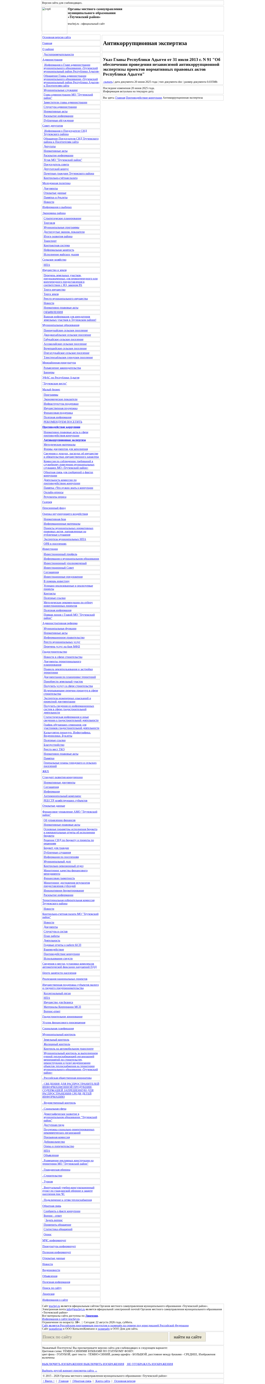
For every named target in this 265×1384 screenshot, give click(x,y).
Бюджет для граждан (56, 847)
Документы (51, 188)
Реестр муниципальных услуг (62, 641)
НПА (47, 264)
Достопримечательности (59, 54)
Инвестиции (50, 548)
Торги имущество (54, 289)
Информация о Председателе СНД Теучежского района (65, 132)
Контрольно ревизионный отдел (63, 865)
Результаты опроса (55, 496)
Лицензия (48, 1293)
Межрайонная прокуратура (59, 362)
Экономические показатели (61, 399)
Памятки (49, 758)
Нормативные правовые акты (62, 824)
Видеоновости (51, 1270)
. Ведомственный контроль (59, 1102)
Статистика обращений (58, 1229)
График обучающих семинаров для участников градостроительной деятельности (71, 726)
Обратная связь (51, 1205)
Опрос (48, 1234)
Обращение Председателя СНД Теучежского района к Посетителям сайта (71, 140)
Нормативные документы (59, 782)
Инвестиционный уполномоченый (65, 563)
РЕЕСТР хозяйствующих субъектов (65, 800)
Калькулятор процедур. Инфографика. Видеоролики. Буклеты (67, 734)
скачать (108, 81)
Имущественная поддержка (61, 408)
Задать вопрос (54, 1220)
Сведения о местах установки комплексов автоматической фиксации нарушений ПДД (69, 965)
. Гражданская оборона (56, 1169)
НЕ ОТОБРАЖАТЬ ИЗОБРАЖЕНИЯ (149, 1364)
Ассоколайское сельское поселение (65, 343)
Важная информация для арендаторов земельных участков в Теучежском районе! (70, 318)
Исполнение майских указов (61, 254)
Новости (49, 201)
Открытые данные (55, 192)
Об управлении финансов (60, 820)
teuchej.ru (54, 1306)
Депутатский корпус (56, 168)
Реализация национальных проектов (64, 978)
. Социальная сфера (54, 1108)
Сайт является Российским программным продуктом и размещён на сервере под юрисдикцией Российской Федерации (115, 1325)
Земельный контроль (56, 1039)
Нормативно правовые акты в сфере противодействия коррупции (66, 434)
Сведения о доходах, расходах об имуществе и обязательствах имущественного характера (71, 455)
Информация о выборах (57, 207)
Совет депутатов (52, 125)
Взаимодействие (54, 949)
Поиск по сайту (52, 1287)
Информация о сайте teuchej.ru (61, 1319)
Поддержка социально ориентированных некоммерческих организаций (69, 1131)
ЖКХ (45, 771)
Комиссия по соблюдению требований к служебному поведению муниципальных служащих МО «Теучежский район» (69, 464)
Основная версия (124, 1381)
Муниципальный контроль (59, 1034)
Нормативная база (55, 519)
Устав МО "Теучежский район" (63, 159)
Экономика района (54, 213)
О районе (48, 49)
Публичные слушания (57, 852)
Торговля (49, 222)
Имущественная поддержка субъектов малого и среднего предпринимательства (70, 986)
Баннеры (49, 372)
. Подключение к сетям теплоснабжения (67, 1199)
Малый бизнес (51, 389)
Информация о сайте (55, 1299)
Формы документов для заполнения (66, 449)
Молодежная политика (56, 183)
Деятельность (52, 940)
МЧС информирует (54, 1240)
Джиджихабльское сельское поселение (67, 334)
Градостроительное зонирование (62, 1016)
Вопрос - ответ (53, 1215)
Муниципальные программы (61, 227)
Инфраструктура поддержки (61, 403)
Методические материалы (60, 444)
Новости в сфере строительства (63, 656)
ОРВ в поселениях (55, 543)
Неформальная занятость (59, 249)
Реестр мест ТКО (54, 749)
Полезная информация (57, 417)
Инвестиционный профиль (60, 554)
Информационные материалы (62, 523)
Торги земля (51, 294)
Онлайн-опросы (53, 492)
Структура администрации (60, 106)
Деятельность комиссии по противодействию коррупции (62, 481)
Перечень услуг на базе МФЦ (62, 646)
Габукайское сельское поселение (63, 339)
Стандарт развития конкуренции (62, 777)
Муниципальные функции (60, 628)
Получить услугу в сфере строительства (68, 685)
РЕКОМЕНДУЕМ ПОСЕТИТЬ (63, 421)
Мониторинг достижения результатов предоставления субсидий (67, 884)
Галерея (47, 502)
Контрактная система (57, 245)
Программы (51, 394)
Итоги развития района (58, 236)
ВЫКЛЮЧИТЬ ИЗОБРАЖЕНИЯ (62, 1364)
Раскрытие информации (58, 115)
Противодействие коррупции (62, 953)
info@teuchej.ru (76, 1309)
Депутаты (50, 146)
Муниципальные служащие (61, 90)
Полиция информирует (56, 1252)
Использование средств (58, 958)
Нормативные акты (56, 111)
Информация (52, 791)
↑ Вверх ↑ (49, 1381)
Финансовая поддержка (58, 412)
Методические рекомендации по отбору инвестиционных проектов (68, 604)
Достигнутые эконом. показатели (64, 231)
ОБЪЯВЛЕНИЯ (53, 312)
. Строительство (52, 1175)
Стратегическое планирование (62, 218)
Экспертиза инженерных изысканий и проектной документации (67, 700)
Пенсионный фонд (54, 507)
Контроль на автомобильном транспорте (69, 1048)
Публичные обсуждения (59, 120)
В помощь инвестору (57, 581)
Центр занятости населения (59, 972)
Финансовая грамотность (59, 878)
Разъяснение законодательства (62, 367)
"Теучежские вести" (54, 383)
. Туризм (47, 1181)
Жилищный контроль (57, 1044)
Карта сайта (102, 1381)
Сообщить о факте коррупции (62, 1211)
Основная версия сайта (56, 37)
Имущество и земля (54, 270)
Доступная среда (54, 1124)
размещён (104, 1328)
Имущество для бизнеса (58, 1002)
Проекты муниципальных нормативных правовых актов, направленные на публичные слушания (68, 531)
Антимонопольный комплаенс (62, 796)
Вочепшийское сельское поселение (65, 348)
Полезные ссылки (55, 597)
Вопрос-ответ (52, 1011)
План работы (52, 935)
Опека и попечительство (59, 1146)
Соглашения (51, 572)
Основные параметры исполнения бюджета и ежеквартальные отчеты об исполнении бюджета (70, 832)
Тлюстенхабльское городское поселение (68, 357)
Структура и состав (56, 931)
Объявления (51, 1155)
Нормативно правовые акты (61, 307)
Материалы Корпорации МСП (62, 1006)
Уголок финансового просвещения (63, 1022)
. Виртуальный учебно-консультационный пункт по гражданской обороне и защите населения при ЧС (68, 1191)
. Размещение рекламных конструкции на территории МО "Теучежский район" (68, 1162)
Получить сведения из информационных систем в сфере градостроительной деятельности (69, 709)
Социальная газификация (58, 1028)
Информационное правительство (64, 637)
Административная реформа (60, 623)
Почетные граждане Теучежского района (69, 173)
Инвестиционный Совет (59, 567)
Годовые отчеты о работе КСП (62, 944)
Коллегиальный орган (57, 993)
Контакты (50, 593)
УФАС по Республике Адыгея (60, 377)
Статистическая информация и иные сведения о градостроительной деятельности (71, 718)
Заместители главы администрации (65, 102)
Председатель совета (56, 164)
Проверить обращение (57, 1224)
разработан (55, 1328)
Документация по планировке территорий (70, 676)
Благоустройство (54, 744)
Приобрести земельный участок (63, 681)
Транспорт (50, 240)
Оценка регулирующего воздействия (65, 513)
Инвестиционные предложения (63, 576)
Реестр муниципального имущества (66, 298)
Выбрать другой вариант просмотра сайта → (69, 1370)
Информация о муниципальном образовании (71, 558)
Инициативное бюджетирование (64, 890)
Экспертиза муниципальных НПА (65, 539)
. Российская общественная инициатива (67, 1077)
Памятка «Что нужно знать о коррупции (68, 487)
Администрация (52, 59)
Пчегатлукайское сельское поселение (66, 352)
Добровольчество (54, 1141)
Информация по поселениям (61, 856)
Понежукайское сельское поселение (66, 330)
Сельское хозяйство (54, 259)
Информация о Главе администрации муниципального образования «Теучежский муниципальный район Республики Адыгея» (71, 68)
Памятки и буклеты (56, 197)
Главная (47, 43)
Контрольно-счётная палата (61, 177)
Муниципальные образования (60, 325)
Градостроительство (54, 651)
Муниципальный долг (57, 861)
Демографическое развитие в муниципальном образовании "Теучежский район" (70, 1117)
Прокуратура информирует (59, 1246)
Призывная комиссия (57, 1137)
